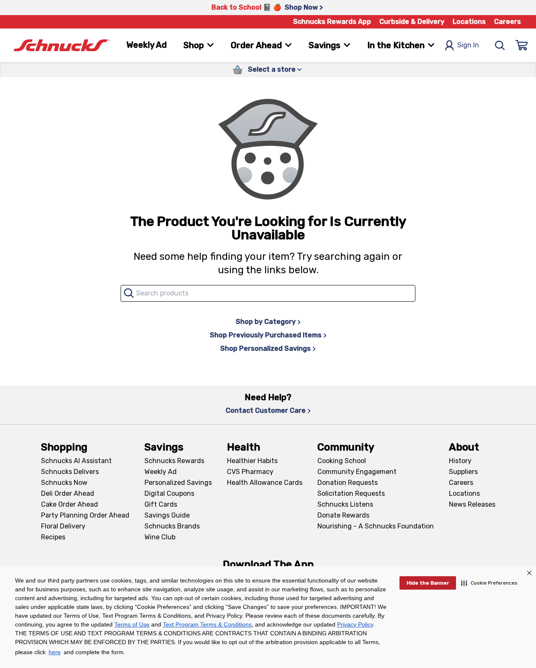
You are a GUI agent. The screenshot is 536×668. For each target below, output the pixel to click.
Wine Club (159, 537)
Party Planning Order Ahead (85, 515)
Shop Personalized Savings (265, 348)
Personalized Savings (178, 483)
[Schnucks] (61, 45)
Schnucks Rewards (174, 461)
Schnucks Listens (345, 504)
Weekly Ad (146, 45)
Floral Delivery (63, 526)
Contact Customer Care (266, 410)
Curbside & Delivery (411, 22)
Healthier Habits (252, 461)
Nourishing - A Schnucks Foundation (375, 526)
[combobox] (268, 293)
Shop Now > (304, 7)
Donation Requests (347, 483)
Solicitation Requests (351, 493)
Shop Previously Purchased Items (266, 335)
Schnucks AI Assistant (76, 461)
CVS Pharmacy (250, 472)
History (460, 461)
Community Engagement (357, 472)
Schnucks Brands (172, 526)
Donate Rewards (343, 515)
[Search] (500, 45)
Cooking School (341, 461)
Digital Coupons (169, 493)
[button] (489, 583)
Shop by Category (266, 322)
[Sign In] (522, 45)
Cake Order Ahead (69, 504)
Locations (469, 22)
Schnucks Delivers (70, 472)
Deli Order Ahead (67, 493)
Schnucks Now (64, 483)
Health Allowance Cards (264, 483)
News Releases (472, 504)
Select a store (272, 69)
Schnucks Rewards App (332, 22)
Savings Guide (167, 515)
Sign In (468, 45)
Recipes (53, 537)
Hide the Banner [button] (428, 583)
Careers (507, 22)
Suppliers (463, 472)
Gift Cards (160, 504)
